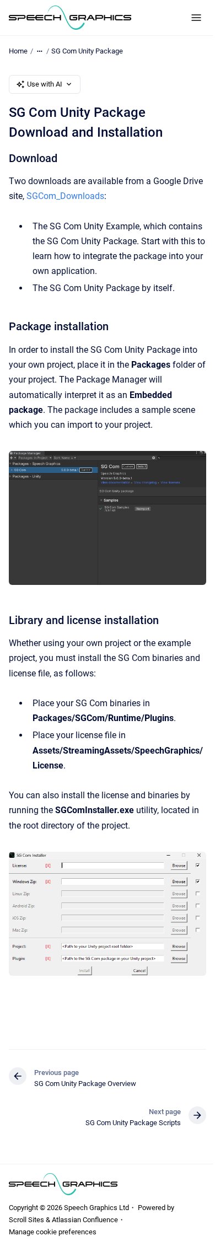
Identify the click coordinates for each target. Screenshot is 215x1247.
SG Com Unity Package (87, 51)
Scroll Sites (26, 1220)
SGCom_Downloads (65, 196)
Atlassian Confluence (85, 1220)
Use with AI (44, 84)
